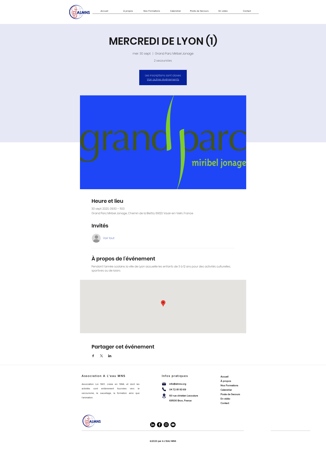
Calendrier (226, 389)
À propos (226, 380)
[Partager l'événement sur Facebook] (93, 355)
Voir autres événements (163, 79)
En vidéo (225, 398)
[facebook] (159, 424)
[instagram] (166, 424)
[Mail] (164, 384)
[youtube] (173, 424)
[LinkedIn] (152, 424)
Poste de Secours (230, 394)
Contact (225, 403)
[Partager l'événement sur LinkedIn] (109, 355)
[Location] (164, 395)
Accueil (224, 376)
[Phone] (164, 389)
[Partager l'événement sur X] (101, 355)
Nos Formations (229, 385)
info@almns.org (177, 383)
